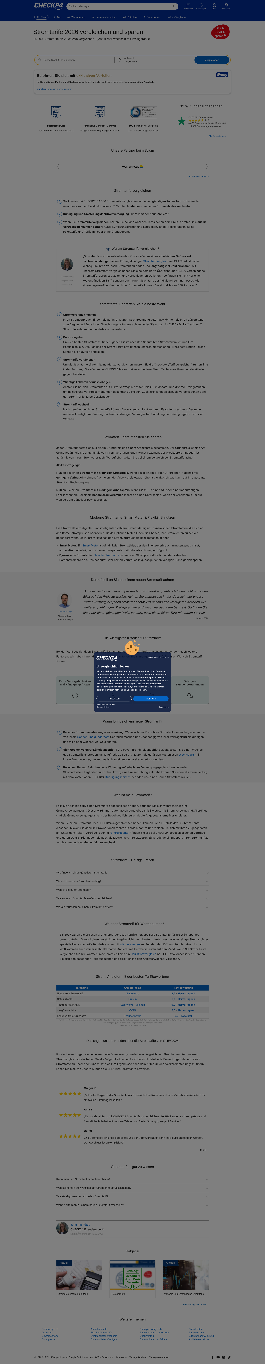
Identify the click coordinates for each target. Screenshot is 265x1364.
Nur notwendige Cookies (158, 657)
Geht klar (151, 698)
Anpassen (114, 698)
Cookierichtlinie (102, 707)
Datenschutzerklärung (105, 704)
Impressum (164, 707)
